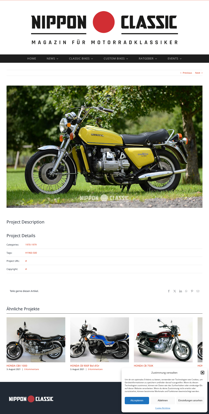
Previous (187, 72)
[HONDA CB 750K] (171, 318)
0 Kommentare (31, 371)
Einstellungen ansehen (190, 400)
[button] (202, 372)
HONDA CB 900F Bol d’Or (88, 368)
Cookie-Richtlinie (162, 408)
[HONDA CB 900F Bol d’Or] (104, 318)
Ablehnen (163, 400)
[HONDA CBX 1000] (38, 318)
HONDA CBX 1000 (17, 368)
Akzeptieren (136, 400)
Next (197, 72)
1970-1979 (31, 244)
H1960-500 (31, 252)
